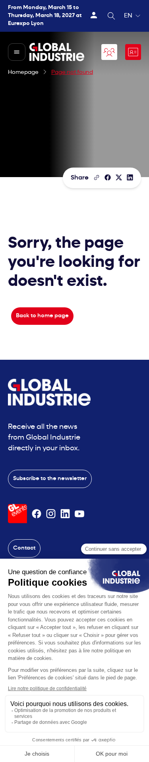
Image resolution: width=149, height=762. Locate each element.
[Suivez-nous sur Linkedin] (65, 514)
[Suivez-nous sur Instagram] (51, 514)
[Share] (107, 177)
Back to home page (42, 316)
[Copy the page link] (96, 177)
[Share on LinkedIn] (130, 177)
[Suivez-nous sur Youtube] (79, 514)
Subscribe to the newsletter (50, 479)
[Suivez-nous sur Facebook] (36, 514)
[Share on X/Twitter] (119, 177)
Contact (24, 548)
